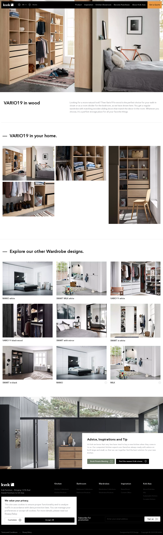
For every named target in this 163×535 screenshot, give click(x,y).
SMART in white (117, 341)
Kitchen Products (60, 492)
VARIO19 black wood (13, 341)
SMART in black (10, 383)
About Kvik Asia (148, 489)
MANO (59, 383)
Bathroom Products (83, 492)
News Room (125, 489)
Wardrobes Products (106, 492)
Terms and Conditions (9, 532)
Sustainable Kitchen (150, 496)
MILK (112, 383)
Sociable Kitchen (149, 499)
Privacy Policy (11, 514)
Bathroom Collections (84, 489)
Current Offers (126, 492)
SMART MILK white (65, 299)
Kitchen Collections (62, 489)
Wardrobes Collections (107, 489)
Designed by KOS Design (129, 532)
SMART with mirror (65, 341)
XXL (144, 492)
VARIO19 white (117, 299)
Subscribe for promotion (84, 519)
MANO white (9, 299)
